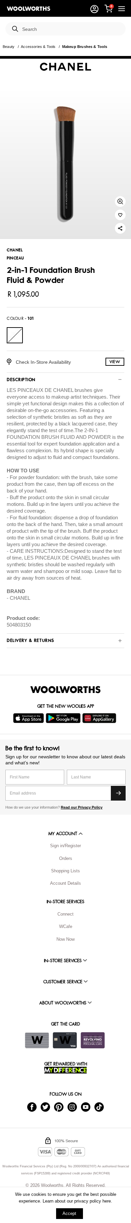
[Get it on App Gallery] (100, 718)
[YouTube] (85, 1106)
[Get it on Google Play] (64, 718)
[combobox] (71, 29)
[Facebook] (32, 1106)
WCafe (65, 926)
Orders (65, 858)
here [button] (106, 1201)
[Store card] (37, 1040)
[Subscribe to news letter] (118, 793)
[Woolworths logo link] (28, 8)
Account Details (65, 883)
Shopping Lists (65, 870)
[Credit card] (65, 1040)
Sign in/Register (65, 845)
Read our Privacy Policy (81, 807)
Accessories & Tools (38, 47)
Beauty (8, 47)
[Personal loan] (93, 1040)
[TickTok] (99, 1106)
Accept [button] (69, 1213)
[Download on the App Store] (29, 718)
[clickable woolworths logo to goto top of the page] (65, 689)
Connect (65, 914)
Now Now (65, 939)
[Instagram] (72, 1106)
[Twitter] (45, 1106)
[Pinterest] (58, 1106)
